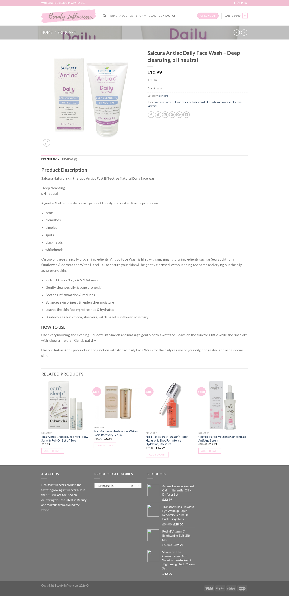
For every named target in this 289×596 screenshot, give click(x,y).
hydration (206, 102)
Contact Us (167, 15)
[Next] (246, 423)
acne (156, 102)
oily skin (216, 102)
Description (50, 159)
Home (113, 15)
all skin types (181, 102)
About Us (126, 15)
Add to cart (52, 451)
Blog (152, 15)
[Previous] (41, 423)
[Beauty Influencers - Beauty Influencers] (69, 16)
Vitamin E (152, 105)
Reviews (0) (69, 159)
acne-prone (166, 102)
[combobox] (118, 485)
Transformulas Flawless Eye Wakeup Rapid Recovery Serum (116, 433)
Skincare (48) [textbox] (115, 486)
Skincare (67, 32)
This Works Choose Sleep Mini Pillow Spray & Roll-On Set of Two (64, 438)
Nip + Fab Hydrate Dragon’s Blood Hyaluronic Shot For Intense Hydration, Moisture (167, 440)
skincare (236, 102)
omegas (226, 102)
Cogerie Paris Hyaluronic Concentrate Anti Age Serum (222, 438)
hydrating (194, 102)
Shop (139, 15)
